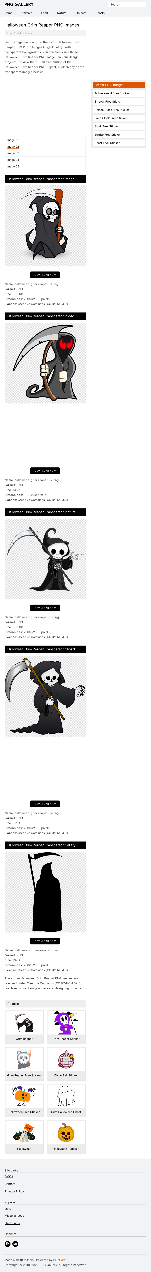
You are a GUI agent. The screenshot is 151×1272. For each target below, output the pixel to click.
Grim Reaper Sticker (66, 1039)
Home (9, 33)
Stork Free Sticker (106, 126)
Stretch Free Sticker (108, 101)
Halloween (27, 33)
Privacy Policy (14, 1191)
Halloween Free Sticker (24, 1112)
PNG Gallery (19, 4)
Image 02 (13, 146)
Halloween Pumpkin (66, 1148)
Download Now (45, 275)
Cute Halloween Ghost (66, 1112)
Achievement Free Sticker (111, 93)
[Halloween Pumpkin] (66, 1123)
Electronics (12, 1223)
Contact (10, 1184)
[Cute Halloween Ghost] (66, 1087)
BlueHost (59, 1260)
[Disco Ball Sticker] (66, 1050)
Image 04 (13, 160)
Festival (17, 33)
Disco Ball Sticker (66, 1075)
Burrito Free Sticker (107, 134)
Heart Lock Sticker (107, 143)
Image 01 (13, 140)
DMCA (9, 1176)
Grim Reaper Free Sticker (24, 1075)
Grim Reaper (24, 1039)
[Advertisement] (45, 105)
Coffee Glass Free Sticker (111, 110)
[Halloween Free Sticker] (24, 1087)
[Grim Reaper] (24, 1013)
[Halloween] (24, 1123)
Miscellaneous (14, 1215)
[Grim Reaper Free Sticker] (24, 1050)
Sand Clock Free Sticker (110, 118)
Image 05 (13, 166)
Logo (8, 1208)
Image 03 (13, 153)
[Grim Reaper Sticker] (66, 1013)
